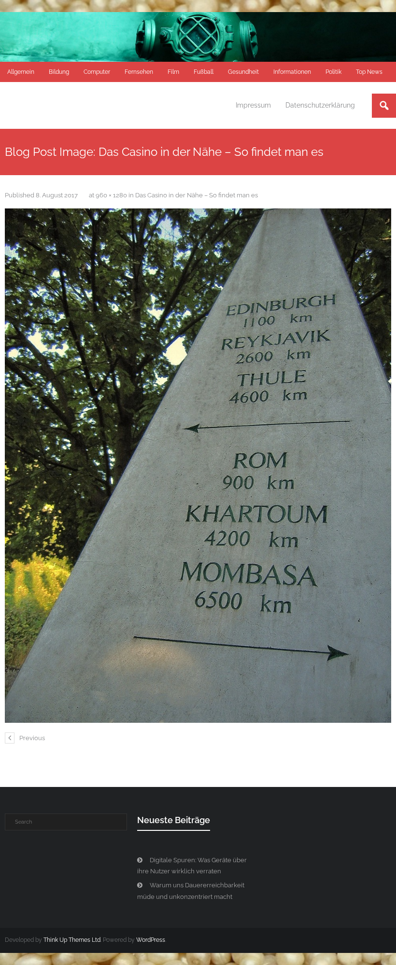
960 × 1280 (111, 195)
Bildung (59, 72)
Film (173, 72)
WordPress (150, 940)
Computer (97, 72)
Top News (369, 72)
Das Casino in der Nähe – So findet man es (196, 195)
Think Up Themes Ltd (71, 940)
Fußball (203, 72)
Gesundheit (243, 72)
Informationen (292, 72)
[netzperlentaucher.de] (198, 465)
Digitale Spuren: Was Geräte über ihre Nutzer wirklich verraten (192, 865)
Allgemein (20, 72)
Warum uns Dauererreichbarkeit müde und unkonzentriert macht (190, 891)
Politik (333, 72)
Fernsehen (139, 72)
